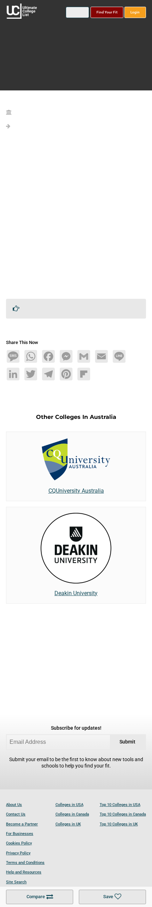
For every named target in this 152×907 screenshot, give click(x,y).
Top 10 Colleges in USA (120, 804)
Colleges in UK (68, 824)
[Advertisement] (76, 217)
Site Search (16, 882)
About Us (14, 804)
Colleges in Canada (72, 814)
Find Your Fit (107, 12)
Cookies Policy (19, 843)
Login (135, 12)
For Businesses (19, 833)
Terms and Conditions (25, 862)
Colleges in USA (69, 804)
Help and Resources (23, 872)
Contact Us (15, 814)
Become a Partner (22, 824)
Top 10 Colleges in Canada (123, 814)
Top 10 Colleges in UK (119, 824)
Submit (127, 742)
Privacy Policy (18, 853)
